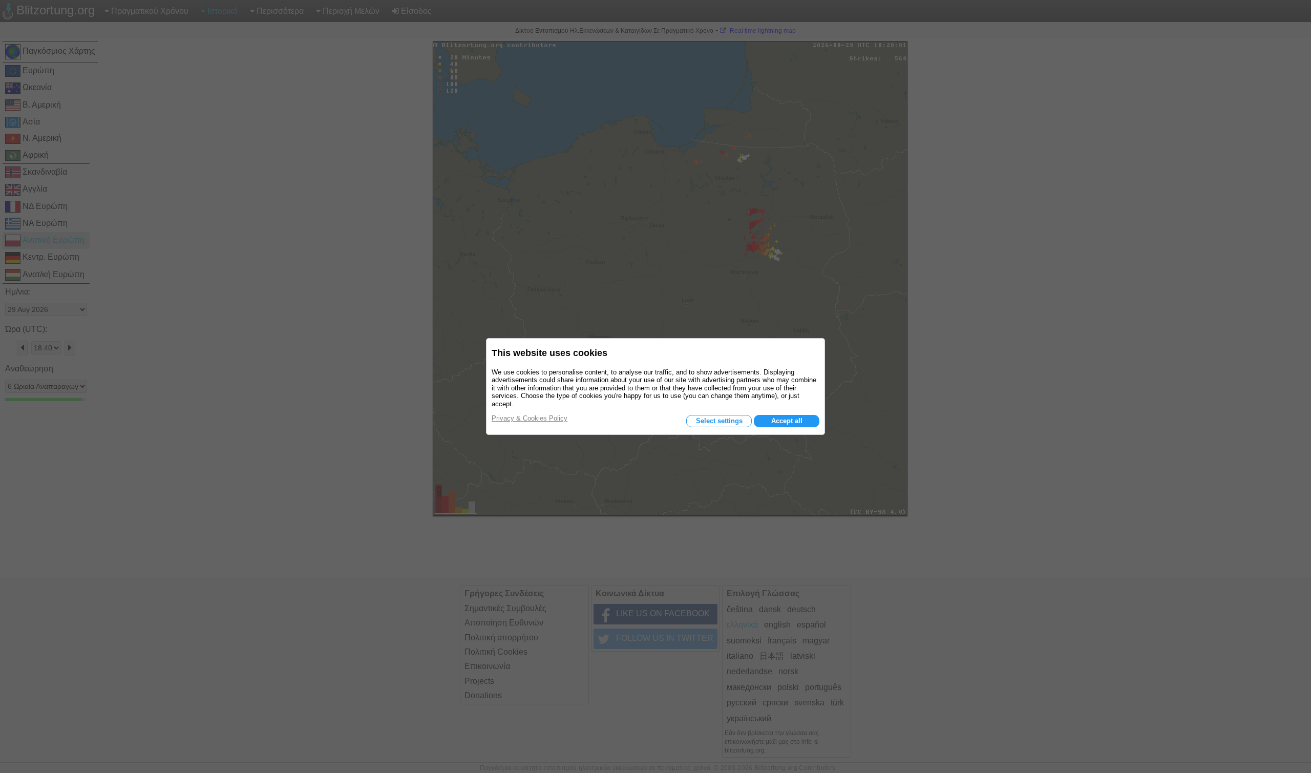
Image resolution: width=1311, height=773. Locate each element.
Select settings (719, 421)
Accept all (786, 421)
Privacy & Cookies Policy (529, 418)
